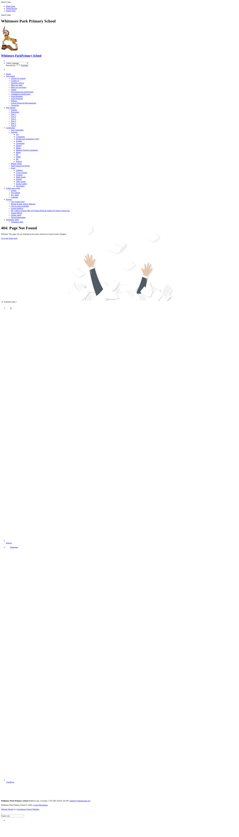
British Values (16, 164)
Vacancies (15, 105)
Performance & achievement (22, 92)
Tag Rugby (20, 186)
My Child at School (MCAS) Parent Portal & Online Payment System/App (40, 211)
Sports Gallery (21, 184)
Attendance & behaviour (20, 94)
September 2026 (12, 220)
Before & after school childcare (23, 204)
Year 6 (13, 125)
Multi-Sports (21, 177)
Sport (13, 168)
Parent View (11, 11)
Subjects (14, 132)
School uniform (17, 208)
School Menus (16, 213)
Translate (24, 65)
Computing (20, 137)
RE (17, 159)
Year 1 (13, 114)
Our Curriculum (17, 130)
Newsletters (15, 193)
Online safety (16, 215)
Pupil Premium (17, 96)
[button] (11, 15)
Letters (13, 190)
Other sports (21, 181)
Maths (18, 148)
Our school (10, 76)
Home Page (10, 6)
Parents (9, 199)
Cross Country (21, 173)
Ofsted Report (11, 8)
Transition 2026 (17, 222)
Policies (14, 101)
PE (17, 155)
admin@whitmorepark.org (80, 801)
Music (18, 152)
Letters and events (13, 188)
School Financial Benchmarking (23, 103)
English (19, 141)
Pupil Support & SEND (20, 166)
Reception (15, 112)
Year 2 (13, 116)
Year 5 (13, 123)
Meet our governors (18, 87)
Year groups (10, 107)
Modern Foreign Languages (27, 150)
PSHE (18, 157)
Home (8, 74)
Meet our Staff (16, 85)
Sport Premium (17, 99)
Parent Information (18, 217)
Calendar (14, 197)
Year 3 (13, 119)
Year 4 (13, 121)
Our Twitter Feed (18, 202)
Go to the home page (9, 238)
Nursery (14, 110)
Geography (20, 143)
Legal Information (40, 805)
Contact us (15, 81)
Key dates (15, 195)
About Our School (18, 78)
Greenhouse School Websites (27, 809)
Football (19, 175)
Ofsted (13, 90)
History (19, 146)
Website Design (7, 809)
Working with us (17, 83)
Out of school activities (20, 206)
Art (17, 134)
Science (19, 161)
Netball (19, 179)
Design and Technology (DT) (27, 139)
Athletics (19, 170)
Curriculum (10, 128)
